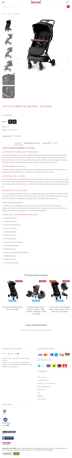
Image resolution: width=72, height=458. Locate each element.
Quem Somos (41, 389)
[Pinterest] (15, 136)
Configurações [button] (7, 453)
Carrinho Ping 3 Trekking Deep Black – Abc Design (12, 308)
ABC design (16, 14)
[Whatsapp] (12, 353)
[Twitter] (6, 353)
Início (4, 14)
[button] (18, 59)
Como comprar (41, 377)
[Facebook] (13, 136)
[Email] (15, 353)
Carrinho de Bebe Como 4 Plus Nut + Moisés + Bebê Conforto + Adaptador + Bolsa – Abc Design (36, 310)
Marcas (9, 14)
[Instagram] (9, 353)
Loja (38, 393)
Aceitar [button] (16, 453)
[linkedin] (17, 136)
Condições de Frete (43, 380)
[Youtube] (18, 353)
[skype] (19, 136)
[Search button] (68, 6)
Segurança (40, 396)
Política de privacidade (44, 386)
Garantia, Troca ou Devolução (46, 383)
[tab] (18, 143)
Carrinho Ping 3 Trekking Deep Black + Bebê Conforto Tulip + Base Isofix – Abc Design (59, 309)
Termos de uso (41, 399)
